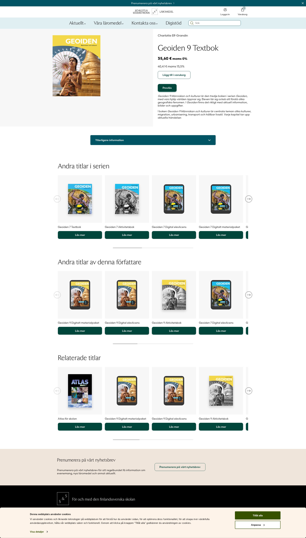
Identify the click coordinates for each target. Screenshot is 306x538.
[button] (248, 199)
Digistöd (173, 22)
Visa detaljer (37, 531)
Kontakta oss (144, 22)
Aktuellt (76, 22)
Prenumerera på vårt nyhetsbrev (151, 3)
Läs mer (80, 234)
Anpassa (256, 524)
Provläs (167, 87)
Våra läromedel (107, 22)
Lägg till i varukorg (174, 74)
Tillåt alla (258, 515)
